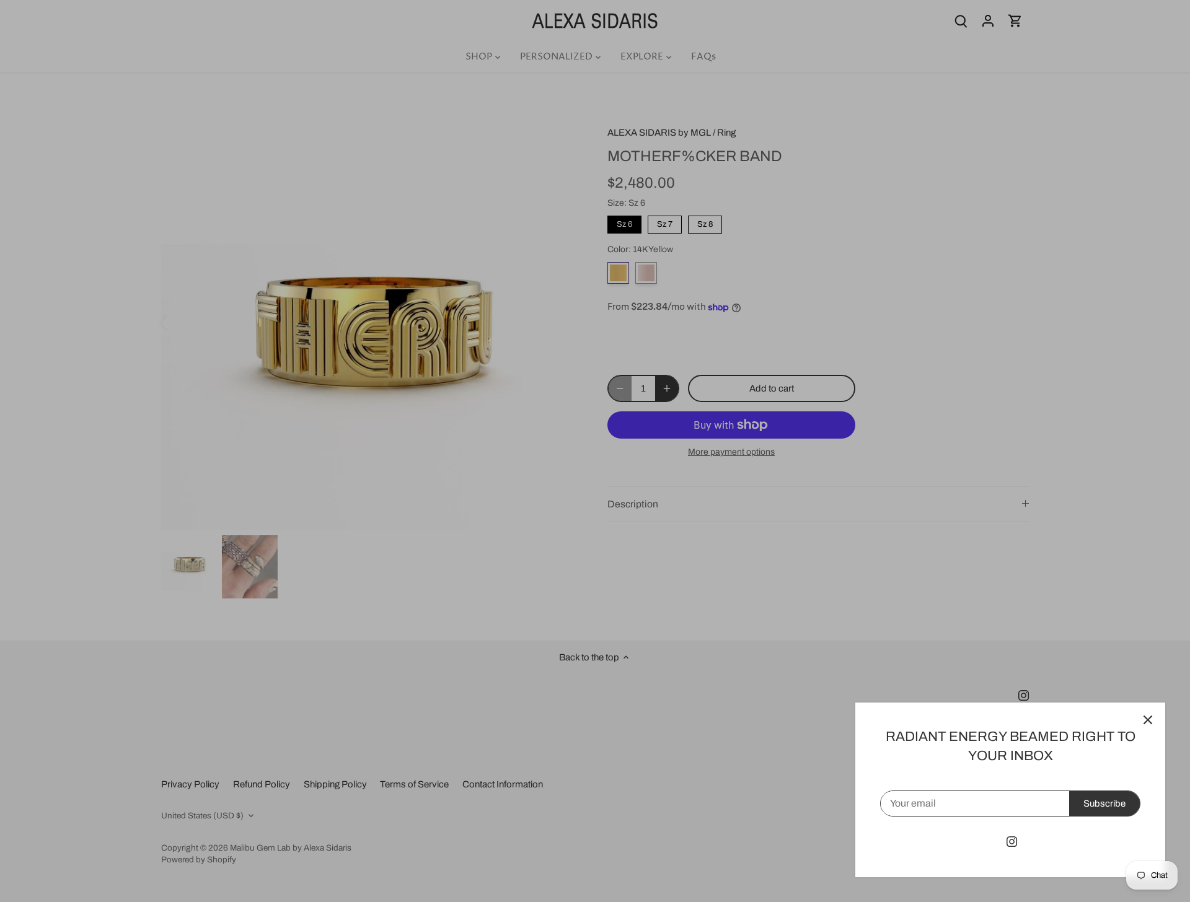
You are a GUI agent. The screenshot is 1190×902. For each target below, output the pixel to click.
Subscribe (1104, 803)
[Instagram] (1012, 841)
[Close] (1147, 719)
